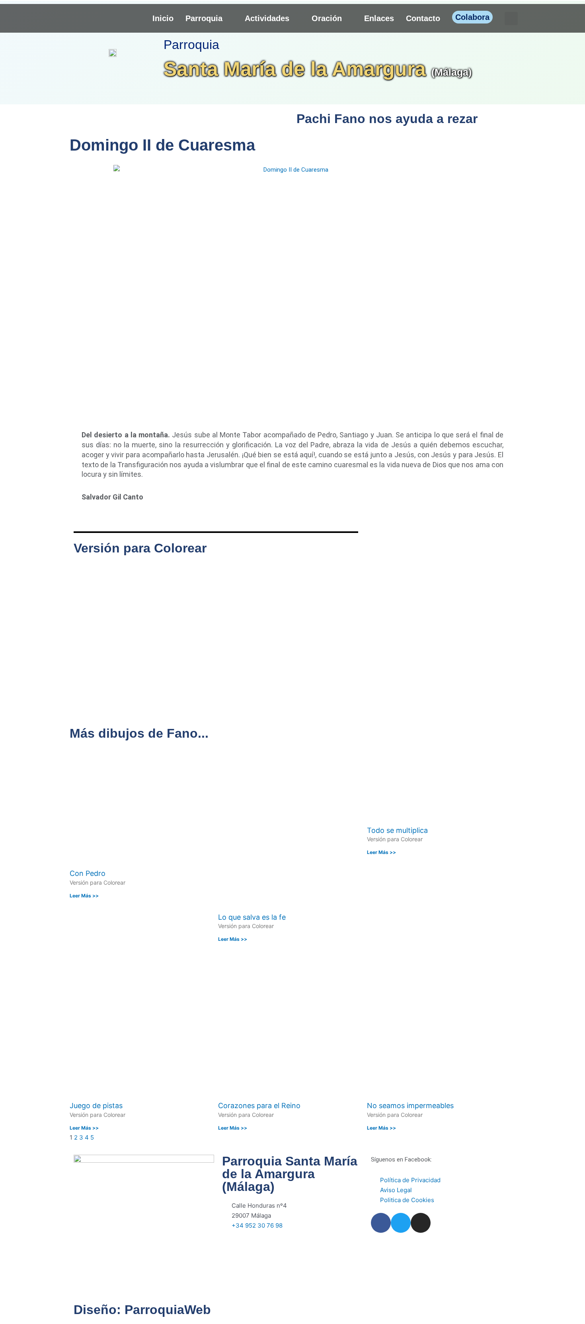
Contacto (423, 18)
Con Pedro (87, 873)
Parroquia (203, 18)
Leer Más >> (84, 896)
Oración (327, 18)
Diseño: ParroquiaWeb (142, 1309)
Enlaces (379, 18)
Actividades (267, 18)
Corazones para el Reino (259, 1105)
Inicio (163, 18)
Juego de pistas (96, 1105)
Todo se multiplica (397, 830)
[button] (511, 18)
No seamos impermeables (410, 1105)
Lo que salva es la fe (252, 917)
